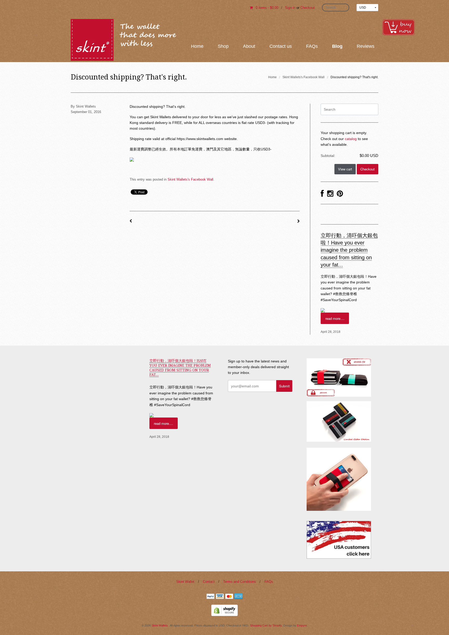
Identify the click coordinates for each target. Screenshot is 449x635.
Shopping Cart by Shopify (266, 625)
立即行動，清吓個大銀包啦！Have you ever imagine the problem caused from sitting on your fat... (349, 250)
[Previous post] (131, 221)
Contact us (280, 46)
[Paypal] (210, 597)
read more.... (335, 318)
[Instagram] (330, 194)
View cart (345, 169)
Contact (209, 582)
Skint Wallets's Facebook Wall (303, 77)
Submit (284, 385)
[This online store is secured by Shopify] (224, 610)
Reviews (365, 46)
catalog (351, 139)
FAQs (312, 46)
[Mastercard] (229, 597)
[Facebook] (322, 194)
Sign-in (290, 8)
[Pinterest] (340, 194)
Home (197, 46)
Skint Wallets (160, 625)
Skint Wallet (185, 582)
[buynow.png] (398, 27)
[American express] (238, 597)
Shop (223, 46)
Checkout (307, 8)
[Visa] (220, 597)
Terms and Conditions (239, 582)
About (249, 46)
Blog (337, 46)
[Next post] (298, 221)
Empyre (302, 625)
